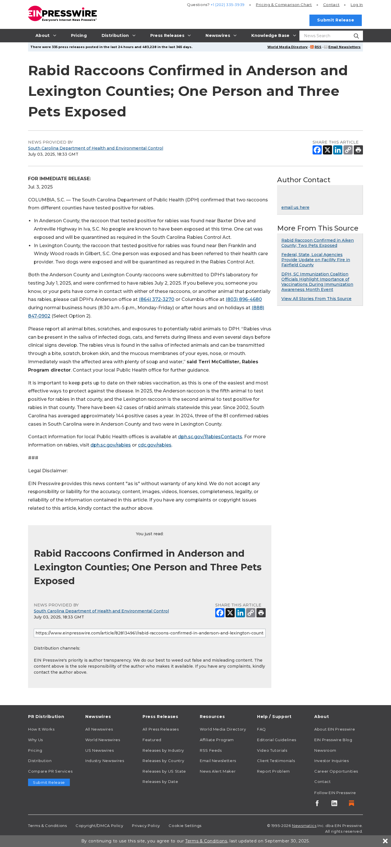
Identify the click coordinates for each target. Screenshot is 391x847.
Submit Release (335, 20)
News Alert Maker (218, 771)
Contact (331, 4)
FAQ (261, 729)
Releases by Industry (163, 750)
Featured (152, 739)
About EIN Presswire (334, 729)
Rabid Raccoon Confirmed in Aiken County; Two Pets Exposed (317, 243)
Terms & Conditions (47, 825)
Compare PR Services (50, 771)
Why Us (35, 739)
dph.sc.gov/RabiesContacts (210, 436)
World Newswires (102, 739)
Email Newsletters (344, 47)
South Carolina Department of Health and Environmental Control (95, 148)
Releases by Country (163, 760)
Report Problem (273, 771)
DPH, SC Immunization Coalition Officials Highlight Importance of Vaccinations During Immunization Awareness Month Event (317, 281)
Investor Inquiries (331, 760)
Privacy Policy (146, 825)
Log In (357, 4)
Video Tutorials (272, 750)
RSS (318, 47)
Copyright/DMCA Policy (99, 825)
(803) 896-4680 (244, 299)
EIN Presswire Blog (333, 739)
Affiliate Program (217, 739)
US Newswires (99, 750)
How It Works (41, 729)
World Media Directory (287, 47)
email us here (295, 207)
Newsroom (325, 750)
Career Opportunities (336, 771)
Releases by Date (160, 781)
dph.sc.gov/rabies (110, 445)
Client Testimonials (276, 760)
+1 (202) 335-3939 (228, 4)
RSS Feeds (211, 750)
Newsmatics (304, 825)
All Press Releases (161, 729)
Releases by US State (164, 771)
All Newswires (99, 729)
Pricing (284, 4)
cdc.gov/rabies (154, 445)
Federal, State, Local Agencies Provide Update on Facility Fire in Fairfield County (315, 259)
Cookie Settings (185, 825)
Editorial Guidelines (276, 739)
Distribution (40, 760)
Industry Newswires (104, 760)
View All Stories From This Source (316, 298)
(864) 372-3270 (156, 299)
